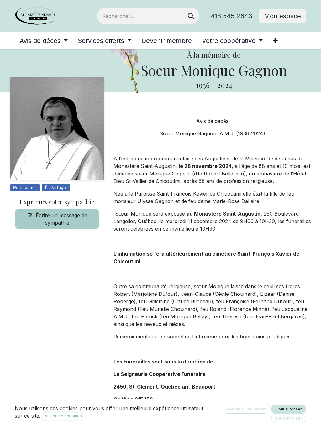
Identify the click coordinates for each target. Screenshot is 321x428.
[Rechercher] (190, 16)
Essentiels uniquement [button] (245, 409)
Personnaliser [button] (289, 418)
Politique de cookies (63, 416)
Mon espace (282, 16)
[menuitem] (44, 41)
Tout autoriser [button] (289, 409)
